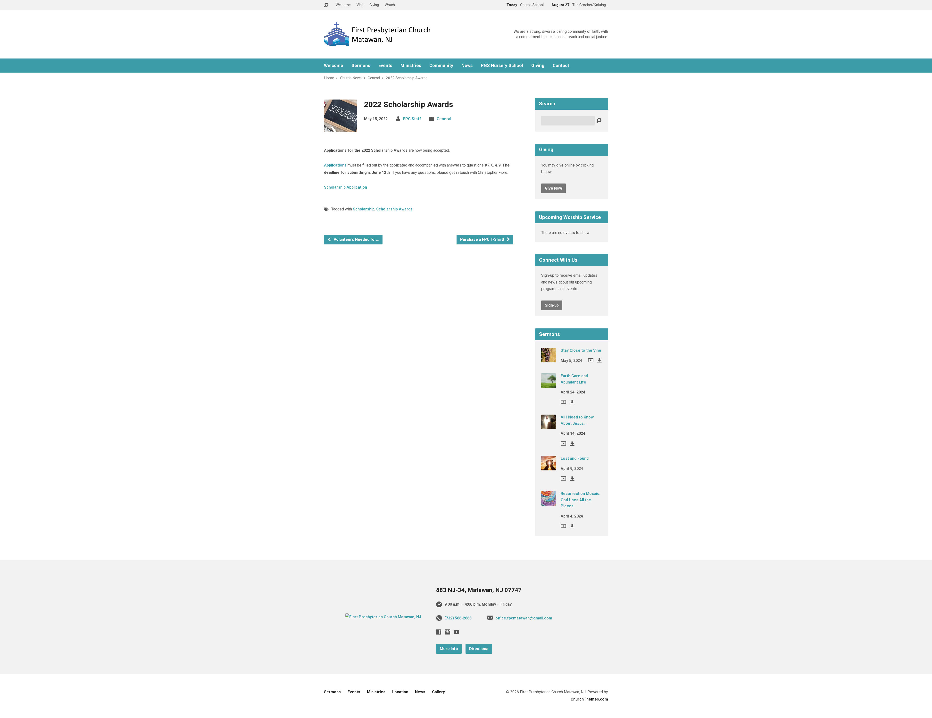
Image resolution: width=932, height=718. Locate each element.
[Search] (598, 120)
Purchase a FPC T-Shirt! (482, 239)
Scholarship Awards (394, 209)
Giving (374, 5)
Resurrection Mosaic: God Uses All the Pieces (580, 499)
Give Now (553, 188)
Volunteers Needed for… (356, 239)
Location (400, 692)
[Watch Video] (590, 360)
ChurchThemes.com (589, 699)
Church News (351, 78)
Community (441, 65)
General (374, 78)
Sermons (360, 65)
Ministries (410, 65)
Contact (561, 65)
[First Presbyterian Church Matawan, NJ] (383, 617)
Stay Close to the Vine (581, 350)
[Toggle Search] (326, 5)
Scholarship (363, 209)
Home (329, 78)
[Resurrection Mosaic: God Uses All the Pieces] (548, 502)
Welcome (343, 5)
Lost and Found (575, 458)
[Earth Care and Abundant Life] (548, 384)
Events (385, 65)
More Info (449, 648)
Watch (390, 5)
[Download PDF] (599, 360)
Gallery (438, 692)
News (467, 65)
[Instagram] (447, 632)
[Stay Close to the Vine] (548, 359)
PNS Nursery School (502, 65)
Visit (360, 5)
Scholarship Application (345, 187)
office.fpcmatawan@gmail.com (523, 618)
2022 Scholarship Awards (406, 78)
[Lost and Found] (548, 467)
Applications (335, 165)
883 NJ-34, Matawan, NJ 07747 (479, 590)
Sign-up (552, 305)
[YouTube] (456, 632)
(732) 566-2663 (458, 618)
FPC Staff (412, 119)
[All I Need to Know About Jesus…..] (548, 426)
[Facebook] (438, 632)
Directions (478, 648)
